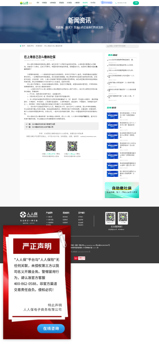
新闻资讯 (85, 3)
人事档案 (77, 3)
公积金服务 (53, 3)
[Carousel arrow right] (136, 190)
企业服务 (69, 3)
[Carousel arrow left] (107, 190)
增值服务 (61, 3)
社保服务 (44, 3)
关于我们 (93, 3)
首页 (38, 3)
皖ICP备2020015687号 (103, 245)
